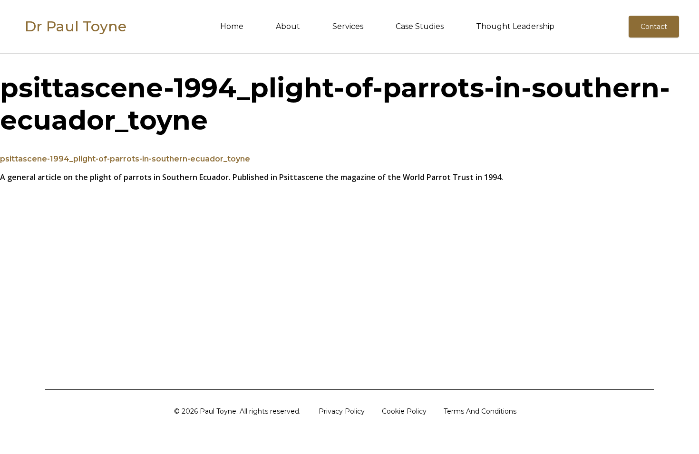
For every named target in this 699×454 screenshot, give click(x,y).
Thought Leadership (515, 26)
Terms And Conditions (480, 411)
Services (347, 26)
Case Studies (420, 26)
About (288, 26)
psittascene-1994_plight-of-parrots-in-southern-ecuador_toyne (125, 158)
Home (231, 26)
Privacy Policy (342, 411)
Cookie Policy (404, 411)
